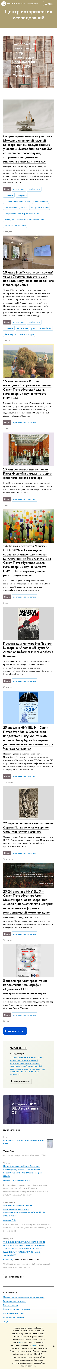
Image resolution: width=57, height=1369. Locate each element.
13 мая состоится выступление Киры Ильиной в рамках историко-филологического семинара (27, 473)
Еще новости (14, 1031)
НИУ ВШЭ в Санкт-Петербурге (22, 3)
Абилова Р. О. (9, 1219)
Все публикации (13, 1276)
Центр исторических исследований (28, 14)
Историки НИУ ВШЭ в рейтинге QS (25, 1108)
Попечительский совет (13, 1313)
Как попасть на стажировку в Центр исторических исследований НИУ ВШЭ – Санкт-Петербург (25, 59)
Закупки (6, 1321)
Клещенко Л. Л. (23, 1180)
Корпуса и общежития (13, 1317)
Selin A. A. (8, 1259)
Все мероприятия (20, 1081)
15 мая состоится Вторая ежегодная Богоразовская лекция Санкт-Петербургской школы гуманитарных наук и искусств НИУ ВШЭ (27, 389)
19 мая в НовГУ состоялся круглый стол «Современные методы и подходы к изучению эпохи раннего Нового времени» (28, 278)
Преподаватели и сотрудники (16, 1309)
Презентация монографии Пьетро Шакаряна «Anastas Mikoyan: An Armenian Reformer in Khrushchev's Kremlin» (28, 649)
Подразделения (10, 1305)
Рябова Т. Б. (9, 1180)
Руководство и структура (14, 1301)
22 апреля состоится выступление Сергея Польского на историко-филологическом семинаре (28, 827)
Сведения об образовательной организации (23, 1297)
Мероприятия (18, 1047)
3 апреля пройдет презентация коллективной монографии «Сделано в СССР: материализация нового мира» (25, 987)
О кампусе (10, 1292)
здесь (20, 1342)
